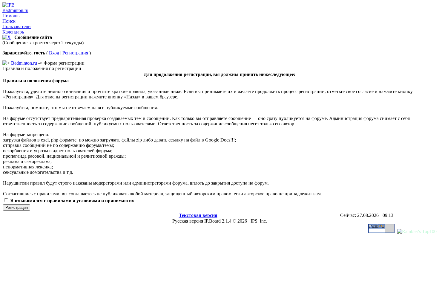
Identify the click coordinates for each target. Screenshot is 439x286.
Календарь (13, 31)
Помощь (10, 15)
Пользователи (16, 26)
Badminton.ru (15, 10)
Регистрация (75, 52)
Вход (54, 52)
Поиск (9, 21)
